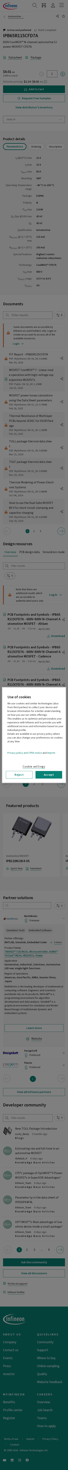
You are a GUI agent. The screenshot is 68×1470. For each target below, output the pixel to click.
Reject (19, 774)
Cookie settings (34, 766)
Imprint (51, 753)
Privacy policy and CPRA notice (24, 753)
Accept (49, 774)
